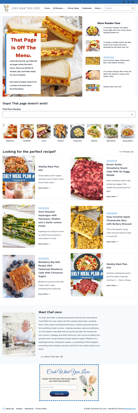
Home (47, 8)
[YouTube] (133, 2)
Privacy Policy (41, 409)
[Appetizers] (10, 133)
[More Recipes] (103, 151)
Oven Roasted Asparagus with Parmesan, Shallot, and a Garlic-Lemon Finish (50, 218)
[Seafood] (94, 133)
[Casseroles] (77, 133)
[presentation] (93, 31)
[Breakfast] (26, 133)
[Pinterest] (128, 2)
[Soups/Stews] (127, 133)
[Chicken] (60, 133)
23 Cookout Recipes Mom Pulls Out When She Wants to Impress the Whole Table (117, 74)
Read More (43, 188)
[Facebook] (124, 2)
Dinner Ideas (73, 8)
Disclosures (29, 409)
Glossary (19, 409)
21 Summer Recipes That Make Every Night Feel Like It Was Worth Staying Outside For (117, 30)
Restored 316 (130, 409)
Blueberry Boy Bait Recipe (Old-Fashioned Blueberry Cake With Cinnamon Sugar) (50, 269)
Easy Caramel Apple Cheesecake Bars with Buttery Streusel (119, 220)
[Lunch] (43, 133)
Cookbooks (87, 8)
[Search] (132, 114)
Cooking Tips (9, 409)
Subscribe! (59, 394)
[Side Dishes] (111, 133)
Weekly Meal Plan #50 (112, 87)
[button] (104, 57)
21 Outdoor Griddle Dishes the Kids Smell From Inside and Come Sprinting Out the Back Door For (117, 44)
